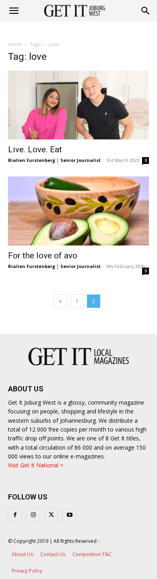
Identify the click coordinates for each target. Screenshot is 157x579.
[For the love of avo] (78, 210)
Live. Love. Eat (35, 149)
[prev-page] (60, 301)
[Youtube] (69, 515)
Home (15, 44)
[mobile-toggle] (14, 11)
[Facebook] (15, 515)
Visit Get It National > (35, 465)
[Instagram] (33, 515)
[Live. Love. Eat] (78, 105)
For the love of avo (42, 255)
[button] (145, 11)
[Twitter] (51, 515)
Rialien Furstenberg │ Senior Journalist (54, 160)
